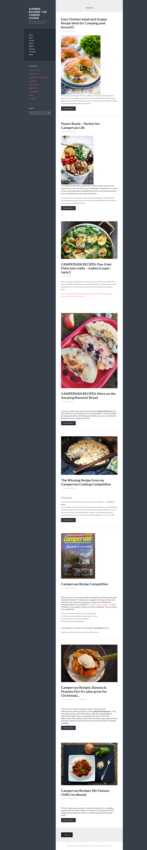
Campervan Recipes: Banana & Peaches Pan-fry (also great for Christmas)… (84, 691)
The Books (32, 52)
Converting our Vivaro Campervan (38, 77)
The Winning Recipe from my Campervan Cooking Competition (86, 482)
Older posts (67, 835)
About (31, 38)
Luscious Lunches (34, 84)
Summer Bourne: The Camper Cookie (38, 13)
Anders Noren (106, 846)
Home (31, 35)
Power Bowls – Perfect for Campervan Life (80, 126)
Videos (31, 54)
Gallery (31, 43)
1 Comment (82, 699)
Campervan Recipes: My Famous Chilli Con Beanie (85, 793)
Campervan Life (33, 74)
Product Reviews (34, 91)
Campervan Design (34, 70)
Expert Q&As (32, 81)
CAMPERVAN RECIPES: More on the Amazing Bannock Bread (88, 396)
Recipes (31, 95)
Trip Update (32, 99)
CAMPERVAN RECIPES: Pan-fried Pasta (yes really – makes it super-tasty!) (86, 268)
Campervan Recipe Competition (84, 584)
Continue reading (69, 109)
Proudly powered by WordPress (78, 846)
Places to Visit (33, 88)
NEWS (31, 46)
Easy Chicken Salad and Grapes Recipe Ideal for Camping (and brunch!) (84, 23)
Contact (31, 40)
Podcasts (32, 49)
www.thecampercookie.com (99, 604)
